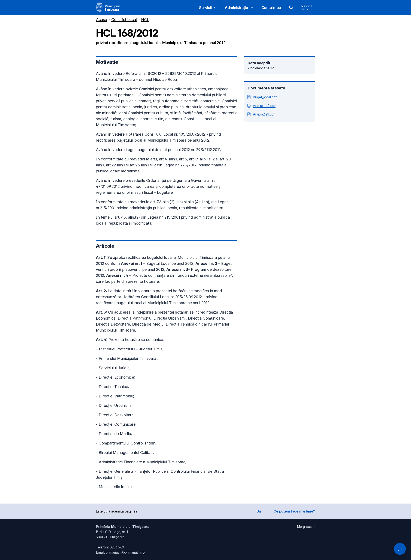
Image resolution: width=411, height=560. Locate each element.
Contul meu (271, 7)
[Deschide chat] (400, 549)
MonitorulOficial (306, 7)
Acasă (101, 19)
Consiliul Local (124, 19)
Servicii (205, 7)
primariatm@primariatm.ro (125, 552)
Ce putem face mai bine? (294, 511)
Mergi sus (304, 526)
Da (258, 511)
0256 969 (117, 547)
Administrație (236, 7)
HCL (145, 19)
